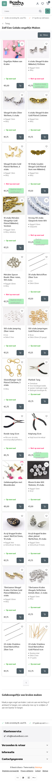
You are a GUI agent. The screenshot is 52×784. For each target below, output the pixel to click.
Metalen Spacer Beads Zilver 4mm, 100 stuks (12, 277)
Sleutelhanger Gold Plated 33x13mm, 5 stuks (12, 382)
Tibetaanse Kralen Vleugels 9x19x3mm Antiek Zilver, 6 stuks (37, 590)
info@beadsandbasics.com (17, 736)
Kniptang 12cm (34, 434)
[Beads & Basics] (17, 3)
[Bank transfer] (17, 778)
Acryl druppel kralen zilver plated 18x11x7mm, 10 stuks (37, 536)
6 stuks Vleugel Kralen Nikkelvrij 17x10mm (38, 62)
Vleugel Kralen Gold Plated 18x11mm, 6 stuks (12, 167)
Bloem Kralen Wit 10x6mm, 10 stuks (36, 483)
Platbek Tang (34, 380)
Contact (38, 771)
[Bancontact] (28, 778)
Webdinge (38, 767)
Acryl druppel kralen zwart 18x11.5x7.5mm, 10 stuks (13, 536)
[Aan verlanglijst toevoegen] (22, 43)
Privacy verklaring (27, 771)
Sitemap (45, 771)
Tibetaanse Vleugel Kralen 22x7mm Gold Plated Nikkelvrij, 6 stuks (13, 591)
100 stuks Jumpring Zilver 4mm (12, 329)
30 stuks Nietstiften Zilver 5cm (37, 275)
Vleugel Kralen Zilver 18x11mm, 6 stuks (13, 114)
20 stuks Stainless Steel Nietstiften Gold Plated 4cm (36, 647)
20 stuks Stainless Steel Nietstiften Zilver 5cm (12, 647)
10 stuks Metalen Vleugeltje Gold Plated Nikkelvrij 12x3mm (11, 222)
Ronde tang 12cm (11, 434)
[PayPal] (34, 778)
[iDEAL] (23, 778)
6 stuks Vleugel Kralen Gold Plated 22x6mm (38, 114)
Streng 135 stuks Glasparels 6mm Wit (37, 219)
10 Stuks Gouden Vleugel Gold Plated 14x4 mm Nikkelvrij (37, 167)
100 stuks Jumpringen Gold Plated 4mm (37, 329)
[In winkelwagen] (20, 85)
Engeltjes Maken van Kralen (13, 62)
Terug (7, 23)
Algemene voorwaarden (10, 771)
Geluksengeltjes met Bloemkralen (13, 483)
